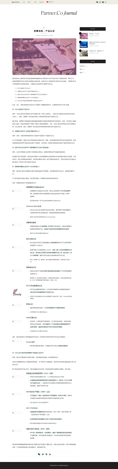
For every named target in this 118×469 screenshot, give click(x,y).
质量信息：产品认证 (94, 33)
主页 (24, 2)
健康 (29, 2)
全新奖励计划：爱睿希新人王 (96, 51)
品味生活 (41, 2)
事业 (35, 2)
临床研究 (82, 66)
